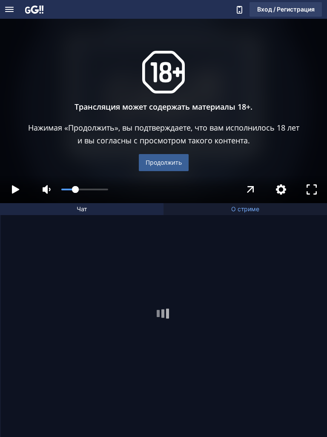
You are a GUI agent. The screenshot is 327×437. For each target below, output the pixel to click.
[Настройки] (281, 189)
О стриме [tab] (245, 209)
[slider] (84, 189)
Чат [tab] (82, 209)
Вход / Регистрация (286, 9)
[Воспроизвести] (15, 189)
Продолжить (164, 162)
